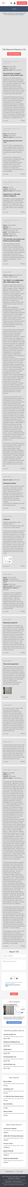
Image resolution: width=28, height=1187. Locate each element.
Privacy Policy (15, 1176)
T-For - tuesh (19, 1171)
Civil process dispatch (9, 1128)
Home (3, 1176)
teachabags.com (8, 1089)
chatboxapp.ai (7, 1049)
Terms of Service (16, 1181)
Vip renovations (8, 1104)
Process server (8, 1143)
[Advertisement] (14, 30)
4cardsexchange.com (9, 1057)
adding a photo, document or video (12, 985)
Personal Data (11, 1178)
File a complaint (14, 54)
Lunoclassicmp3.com (9, 1034)
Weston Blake (7, 1081)
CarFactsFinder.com (9, 1064)
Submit (14, 994)
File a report (22, 3)
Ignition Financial (8, 1151)
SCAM (3, 3)
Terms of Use (9, 1176)
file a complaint (20, 14)
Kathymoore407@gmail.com (11, 1042)
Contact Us (17, 1178)
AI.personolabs (7, 1111)
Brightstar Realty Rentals (10, 1158)
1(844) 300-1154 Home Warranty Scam (14, 1136)
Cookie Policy (22, 1176)
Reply (23, 120)
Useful (6, 120)
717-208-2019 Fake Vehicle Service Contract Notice (14, 1096)
